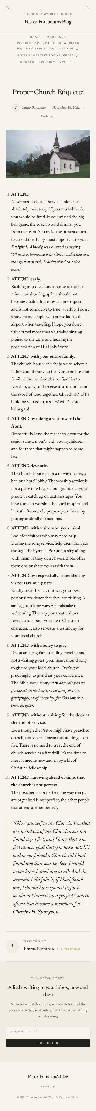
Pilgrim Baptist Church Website (48, 43)
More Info (56, 37)
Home (35, 37)
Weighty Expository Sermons (45, 49)
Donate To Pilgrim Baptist (45, 62)
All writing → (70, 949)
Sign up (48, 1087)
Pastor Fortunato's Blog (48, 22)
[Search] (8, 8)
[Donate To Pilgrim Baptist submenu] (74, 63)
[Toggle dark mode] (88, 8)
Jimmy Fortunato (39, 949)
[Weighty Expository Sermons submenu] (77, 49)
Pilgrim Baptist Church (48, 14)
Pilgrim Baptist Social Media (45, 55)
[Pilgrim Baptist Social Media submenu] (76, 56)
